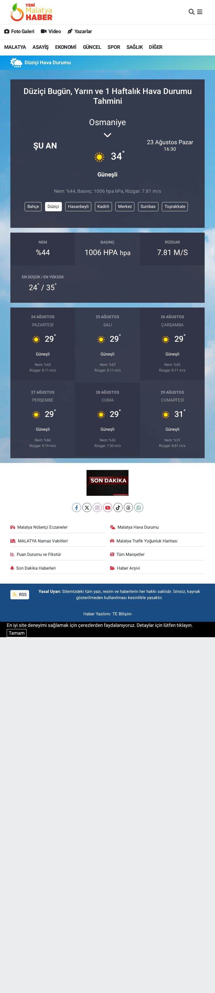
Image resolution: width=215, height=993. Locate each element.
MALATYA (15, 47)
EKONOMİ (65, 47)
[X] (87, 507)
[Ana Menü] (199, 12)
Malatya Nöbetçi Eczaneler (42, 527)
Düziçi (53, 206)
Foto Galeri (22, 31)
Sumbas (148, 206)
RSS (22, 594)
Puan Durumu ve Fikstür (39, 554)
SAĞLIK (134, 47)
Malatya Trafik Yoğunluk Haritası (146, 540)
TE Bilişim (122, 613)
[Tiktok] (118, 507)
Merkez (125, 206)
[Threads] (128, 507)
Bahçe (33, 206)
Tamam (17, 633)
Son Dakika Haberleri (36, 568)
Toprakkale (175, 206)
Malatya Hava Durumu (138, 527)
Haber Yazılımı (96, 613)
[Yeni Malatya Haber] (31, 12)
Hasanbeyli (78, 206)
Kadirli (103, 206)
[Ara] (192, 12)
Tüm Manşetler (130, 554)
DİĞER (155, 47)
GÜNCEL (92, 47)
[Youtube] (107, 507)
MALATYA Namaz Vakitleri (43, 540)
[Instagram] (97, 507)
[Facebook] (76, 507)
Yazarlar (82, 31)
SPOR (114, 47)
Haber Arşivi (128, 568)
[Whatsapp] (138, 507)
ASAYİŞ (40, 47)
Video (54, 31)
